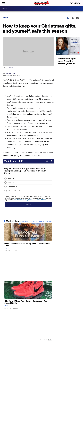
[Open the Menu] (3, 3)
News (5, 18)
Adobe (11, 67)
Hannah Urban (10, 73)
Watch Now (75, 3)
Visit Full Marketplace (45, 221)
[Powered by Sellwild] (49, 340)
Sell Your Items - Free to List (29, 221)
